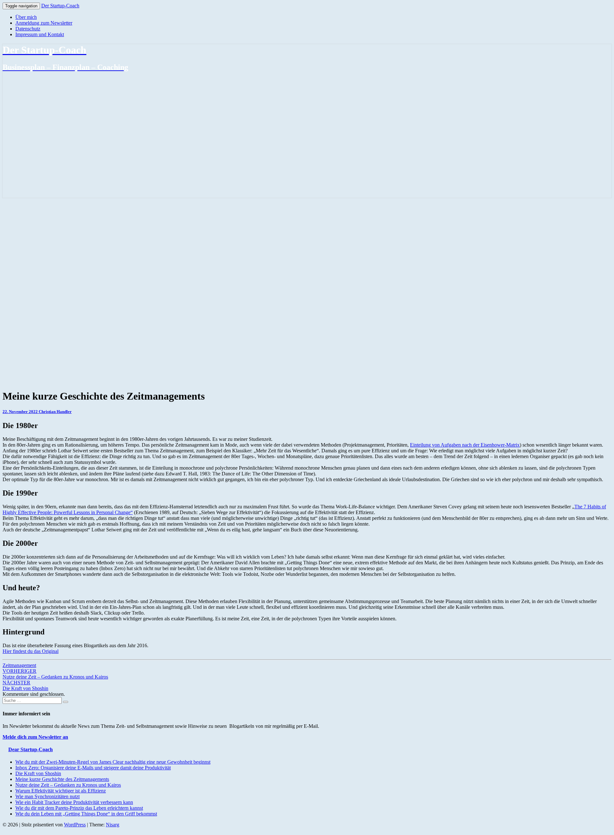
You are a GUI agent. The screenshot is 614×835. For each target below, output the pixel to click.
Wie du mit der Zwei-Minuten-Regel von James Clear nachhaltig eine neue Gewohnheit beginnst (112, 762)
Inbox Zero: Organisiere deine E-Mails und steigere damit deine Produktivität (93, 767)
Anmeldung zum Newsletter (43, 23)
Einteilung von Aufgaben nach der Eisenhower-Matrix (465, 445)
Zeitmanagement (19, 665)
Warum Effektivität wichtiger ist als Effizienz (60, 790)
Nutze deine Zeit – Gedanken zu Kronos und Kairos (55, 674)
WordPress (75, 824)
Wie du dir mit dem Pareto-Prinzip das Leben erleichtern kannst (79, 808)
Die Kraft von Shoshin (25, 685)
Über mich (26, 17)
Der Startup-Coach (60, 5)
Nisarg (112, 824)
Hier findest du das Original (31, 651)
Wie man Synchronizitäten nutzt (47, 796)
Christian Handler (55, 411)
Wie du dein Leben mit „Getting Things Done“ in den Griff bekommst (86, 813)
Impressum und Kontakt (39, 34)
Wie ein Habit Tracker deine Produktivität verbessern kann (74, 802)
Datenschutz (27, 28)
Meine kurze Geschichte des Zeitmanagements (62, 779)
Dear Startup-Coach (30, 749)
